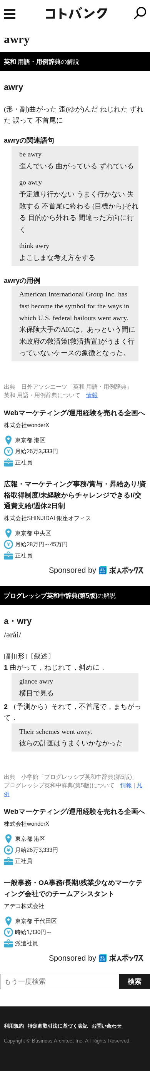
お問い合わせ (107, 1026)
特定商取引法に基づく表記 (58, 1026)
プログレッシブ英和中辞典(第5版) (50, 595)
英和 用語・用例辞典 (32, 61)
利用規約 (14, 1026)
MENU (9, 14)
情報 (92, 395)
